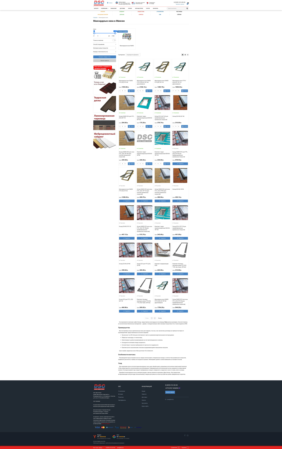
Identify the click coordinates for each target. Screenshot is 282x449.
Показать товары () (105, 57)
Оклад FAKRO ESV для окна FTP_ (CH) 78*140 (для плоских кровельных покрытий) (126, 154)
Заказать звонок (180, 4)
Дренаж (122, 14)
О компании (104, 8)
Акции (143, 391)
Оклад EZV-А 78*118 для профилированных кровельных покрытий (179, 228)
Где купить (145, 403)
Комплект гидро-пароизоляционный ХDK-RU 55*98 (144, 153)
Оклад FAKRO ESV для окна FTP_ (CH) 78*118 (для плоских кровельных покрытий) (144, 192)
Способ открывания (98, 44)
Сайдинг (121, 11)
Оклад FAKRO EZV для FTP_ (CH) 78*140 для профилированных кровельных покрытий (180, 154)
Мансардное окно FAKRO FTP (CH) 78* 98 (126, 190)
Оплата (130, 8)
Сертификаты (122, 400)
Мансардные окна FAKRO (127, 45)
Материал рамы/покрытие (100, 48)
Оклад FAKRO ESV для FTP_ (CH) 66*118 (126, 117)
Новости (144, 394)
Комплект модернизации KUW (161, 264)
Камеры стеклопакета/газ (100, 51)
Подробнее (181, 163)
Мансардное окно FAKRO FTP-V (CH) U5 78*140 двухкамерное (144, 82)
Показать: (123, 31)
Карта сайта (145, 406)
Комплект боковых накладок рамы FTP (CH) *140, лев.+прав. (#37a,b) (179, 265)
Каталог (96, 8)
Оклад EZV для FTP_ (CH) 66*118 (126, 300)
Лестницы (179, 11)
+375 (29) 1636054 (171, 388)
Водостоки (141, 11)
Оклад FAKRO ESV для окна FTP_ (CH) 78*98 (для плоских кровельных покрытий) (162, 192)
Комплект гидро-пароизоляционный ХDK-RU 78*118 (162, 153)
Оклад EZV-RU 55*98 (124, 263)
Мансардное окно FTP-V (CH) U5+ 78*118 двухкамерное (179, 82)
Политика (121, 397)
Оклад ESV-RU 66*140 (178, 116)
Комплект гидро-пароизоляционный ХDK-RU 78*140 (162, 228)
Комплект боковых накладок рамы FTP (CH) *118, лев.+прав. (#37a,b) (144, 301)
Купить (132, 90)
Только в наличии (98, 40)
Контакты (155, 8)
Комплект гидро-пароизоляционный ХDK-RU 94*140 (144, 118)
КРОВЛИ (103, 11)
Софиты (141, 14)
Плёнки (179, 14)
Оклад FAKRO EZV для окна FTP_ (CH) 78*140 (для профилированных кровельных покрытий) (180, 302)
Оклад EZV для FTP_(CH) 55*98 (143, 264)
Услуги (148, 8)
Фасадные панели (103, 14)
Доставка (122, 8)
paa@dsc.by (170, 399)
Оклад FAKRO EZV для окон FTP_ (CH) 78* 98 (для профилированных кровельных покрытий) (144, 229)
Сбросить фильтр (104, 60)
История (120, 394)
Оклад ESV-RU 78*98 (178, 189)
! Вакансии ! (113, 8)
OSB (160, 14)
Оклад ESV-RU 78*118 (125, 226)
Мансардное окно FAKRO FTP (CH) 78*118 (161, 81)
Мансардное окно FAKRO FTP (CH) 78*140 (126, 81)
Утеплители (160, 11)
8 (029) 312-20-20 (171, 385)
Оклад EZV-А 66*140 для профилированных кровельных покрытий (161, 118)
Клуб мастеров (139, 8)
